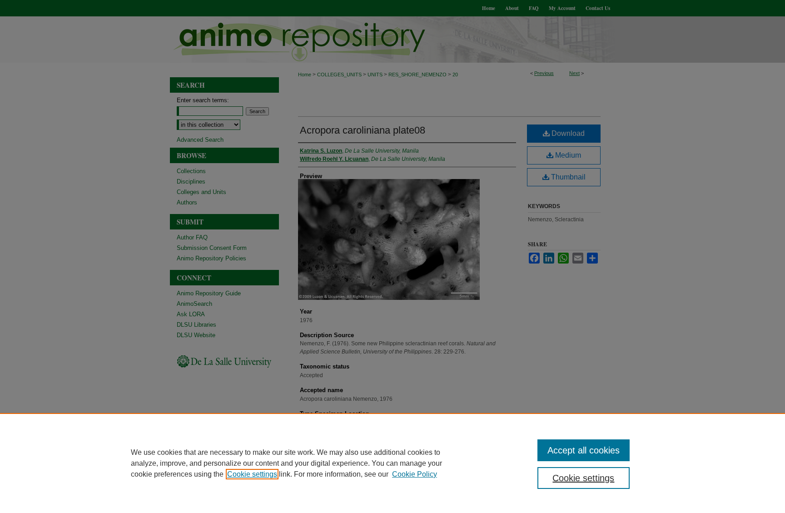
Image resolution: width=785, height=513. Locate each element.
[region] (392, 463)
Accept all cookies (583, 450)
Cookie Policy (414, 474)
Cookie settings (252, 474)
